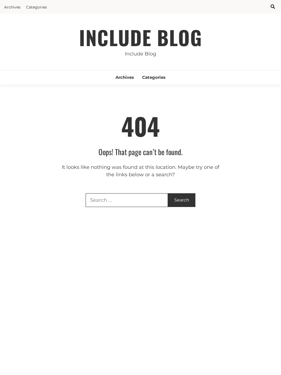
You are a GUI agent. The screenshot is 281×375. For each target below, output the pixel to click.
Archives (12, 7)
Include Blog (140, 37)
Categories (36, 7)
